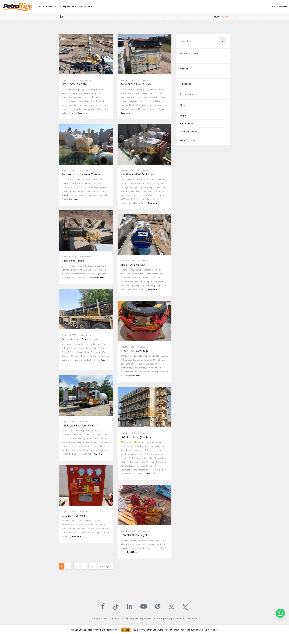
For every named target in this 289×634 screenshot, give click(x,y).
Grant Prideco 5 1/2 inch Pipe (80, 339)
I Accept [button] (125, 630)
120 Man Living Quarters (136, 437)
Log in (183, 115)
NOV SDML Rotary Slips (135, 535)
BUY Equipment (162, 618)
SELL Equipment (143, 618)
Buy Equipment (46, 6)
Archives (184, 68)
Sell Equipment (66, 6)
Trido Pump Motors (133, 264)
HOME (129, 618)
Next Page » (105, 566)
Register (282, 6)
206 (92, 566)
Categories (185, 83)
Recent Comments (189, 53)
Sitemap (192, 618)
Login (272, 6)
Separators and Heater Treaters (82, 174)
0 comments (85, 80)
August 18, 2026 (69, 421)
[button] (266, 6)
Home (217, 16)
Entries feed (186, 123)
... (83, 566)
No (226, 16)
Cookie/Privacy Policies (206, 629)
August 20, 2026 (69, 170)
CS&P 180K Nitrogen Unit (77, 425)
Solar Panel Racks (73, 261)
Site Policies (179, 618)
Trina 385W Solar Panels (136, 84)
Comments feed (188, 131)
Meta (182, 105)
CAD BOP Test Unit (73, 515)
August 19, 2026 (128, 346)
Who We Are (85, 6)
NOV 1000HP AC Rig (74, 84)
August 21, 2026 (69, 80)
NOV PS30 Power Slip (134, 351)
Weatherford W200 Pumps (137, 174)
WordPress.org (188, 139)
